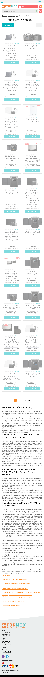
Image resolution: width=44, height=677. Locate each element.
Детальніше (11, 62)
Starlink (5, 597)
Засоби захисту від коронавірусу (21, 597)
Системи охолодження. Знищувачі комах (16, 584)
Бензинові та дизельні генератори (28, 592)
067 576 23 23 (6, 634)
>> (29, 400)
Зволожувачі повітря (19, 579)
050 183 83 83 (6, 632)
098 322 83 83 (6, 644)
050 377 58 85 (6, 651)
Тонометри (6, 579)
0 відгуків (16, 43)
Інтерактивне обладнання (11, 605)
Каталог (25, 6)
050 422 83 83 (6, 641)
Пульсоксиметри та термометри (14, 601)
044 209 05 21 (6, 636)
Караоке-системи (8, 592)
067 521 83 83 (6, 649)
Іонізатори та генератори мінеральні (15, 588)
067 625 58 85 (6, 643)
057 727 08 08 (6, 653)
